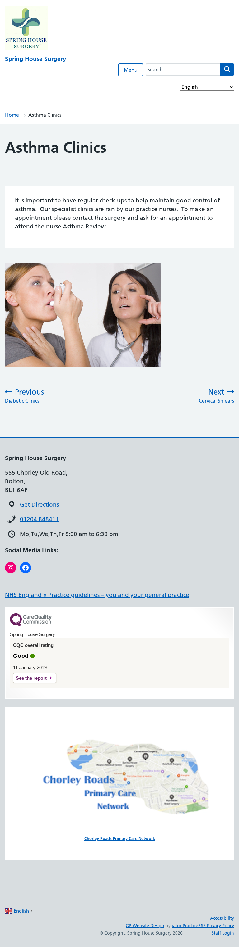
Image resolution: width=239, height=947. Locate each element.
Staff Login (223, 933)
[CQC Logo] (31, 624)
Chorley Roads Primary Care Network (119, 838)
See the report (31, 678)
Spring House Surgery (35, 58)
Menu (131, 70)
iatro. (177, 925)
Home (12, 115)
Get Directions (39, 504)
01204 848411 (39, 519)
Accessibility (222, 918)
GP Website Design (145, 925)
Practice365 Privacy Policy (208, 925)
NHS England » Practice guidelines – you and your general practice (97, 594)
